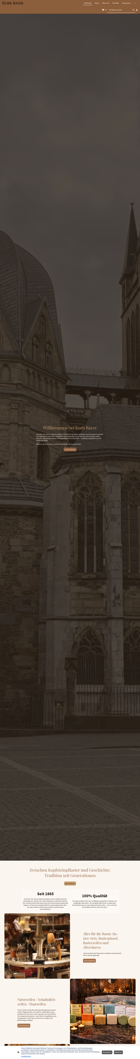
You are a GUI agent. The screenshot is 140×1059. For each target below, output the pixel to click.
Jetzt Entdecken (70, 449)
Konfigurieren (26, 1056)
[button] (133, 10)
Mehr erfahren (70, 883)
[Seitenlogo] (13, 3)
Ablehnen (118, 1052)
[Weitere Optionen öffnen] (135, 3)
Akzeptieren (107, 1052)
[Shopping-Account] (136, 10)
